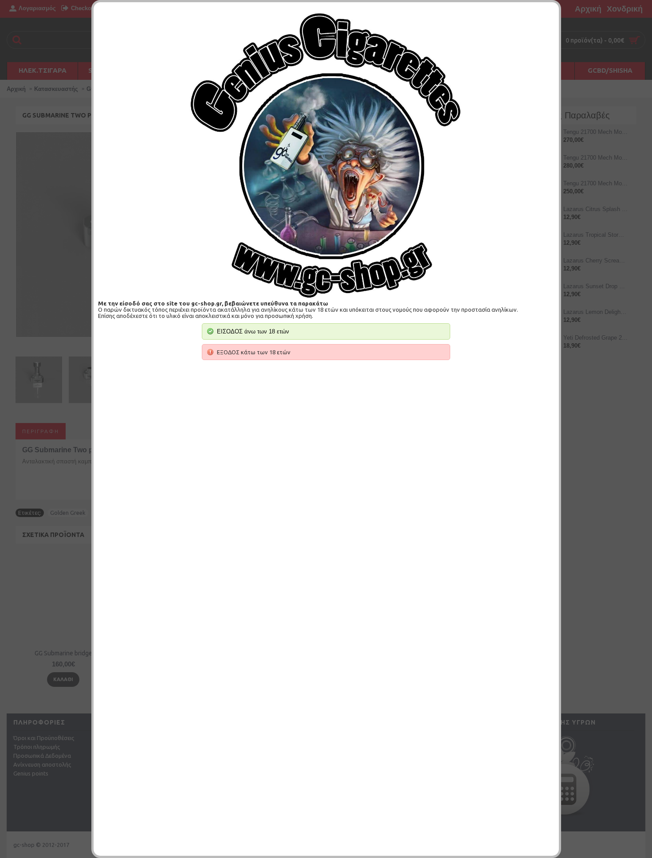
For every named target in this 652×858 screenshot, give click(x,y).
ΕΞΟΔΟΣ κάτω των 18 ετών (254, 352)
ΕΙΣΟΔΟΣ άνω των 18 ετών (253, 331)
